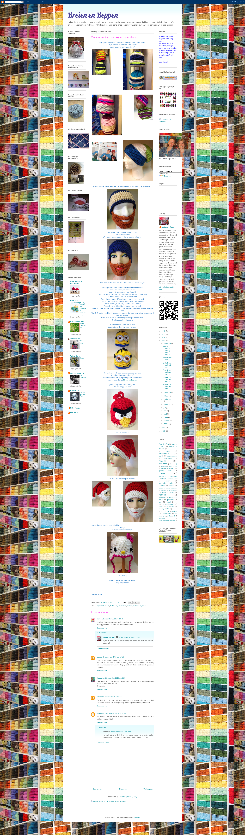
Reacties (102, 633)
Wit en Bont (74, 356)
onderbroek (162, 497)
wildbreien (162, 518)
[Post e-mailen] (124, 602)
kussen (171, 485)
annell (161, 456)
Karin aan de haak (77, 322)
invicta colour (173, 478)
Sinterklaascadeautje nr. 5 (167, 379)
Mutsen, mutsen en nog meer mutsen (166, 350)
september (167, 399)
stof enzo (74, 412)
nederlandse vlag (168, 492)
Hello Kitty (114, 606)
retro (175, 502)
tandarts (175, 509)
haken (107, 606)
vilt (168, 511)
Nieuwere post (98, 789)
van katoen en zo (77, 373)
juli (165, 408)
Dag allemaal (83, 377)
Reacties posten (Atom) (128, 797)
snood (161, 506)
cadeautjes (163, 464)
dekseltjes (164, 466)
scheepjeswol (168, 504)
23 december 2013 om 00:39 (129, 637)
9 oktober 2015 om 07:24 (114, 697)
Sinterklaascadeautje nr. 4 (167, 387)
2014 (164, 338)
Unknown (100, 697)
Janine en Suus (109, 637)
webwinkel (171, 516)
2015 (164, 334)
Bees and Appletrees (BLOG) (77, 302)
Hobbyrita (100, 678)
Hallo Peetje (75, 408)
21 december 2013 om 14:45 (112, 619)
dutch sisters (75, 339)
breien (163, 460)
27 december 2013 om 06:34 (115, 678)
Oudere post (147, 789)
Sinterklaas (164, 453)
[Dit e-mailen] (129, 602)
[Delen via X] (133, 602)
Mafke (99, 619)
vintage (174, 511)
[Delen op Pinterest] (138, 602)
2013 (164, 341)
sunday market (164, 509)
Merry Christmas (82, 326)
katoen (167, 481)
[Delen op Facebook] (136, 602)
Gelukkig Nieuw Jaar (83, 395)
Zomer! (82, 358)
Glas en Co (74, 391)
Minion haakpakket (130, 380)
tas (162, 511)
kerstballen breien (166, 483)
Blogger (137, 817)
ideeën (163, 478)
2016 (164, 331)
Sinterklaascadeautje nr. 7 (167, 365)
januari (166, 424)
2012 (164, 428)
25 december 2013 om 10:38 (113, 657)
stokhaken (170, 506)
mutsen (136, 606)
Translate (167, 176)
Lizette (99, 657)
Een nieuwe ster (167, 359)
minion (129, 606)
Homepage (123, 789)
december (167, 344)
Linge (168, 451)
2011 (164, 431)
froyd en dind (173, 466)
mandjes (163, 490)
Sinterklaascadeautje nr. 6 (167, 372)
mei (165, 411)
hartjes (161, 476)
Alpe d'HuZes (164, 444)
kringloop (162, 485)
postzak (168, 502)
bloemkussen (168, 458)
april (165, 414)
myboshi (143, 606)
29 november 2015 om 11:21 (115, 713)
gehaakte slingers (167, 468)
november (167, 393)
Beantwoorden (102, 628)
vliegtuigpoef (166, 513)
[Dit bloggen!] (131, 602)
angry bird (100, 606)
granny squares (165, 471)
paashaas (170, 500)
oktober (167, 396)
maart (166, 417)
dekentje (174, 464)
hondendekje (172, 476)
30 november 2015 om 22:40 (121, 732)
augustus (167, 404)
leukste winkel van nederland (168, 488)
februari (167, 421)
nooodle (162, 495)
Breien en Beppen (93, 15)
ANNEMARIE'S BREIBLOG (76, 282)
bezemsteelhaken (172, 456)
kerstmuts (122, 606)
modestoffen (173, 490)
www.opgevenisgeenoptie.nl (167, 520)
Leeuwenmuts (173, 449)
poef (160, 502)
